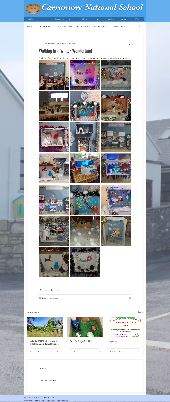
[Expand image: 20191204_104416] (54, 262)
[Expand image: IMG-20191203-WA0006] (85, 168)
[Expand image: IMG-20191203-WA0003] (54, 168)
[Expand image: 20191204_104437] (116, 75)
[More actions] (129, 43)
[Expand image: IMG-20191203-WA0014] (85, 137)
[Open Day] (125, 327)
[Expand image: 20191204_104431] (85, 200)
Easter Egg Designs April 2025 (80, 341)
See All (140, 312)
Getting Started (45, 26)
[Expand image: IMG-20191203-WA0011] (116, 168)
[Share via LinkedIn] (52, 290)
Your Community (64, 26)
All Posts (30, 26)
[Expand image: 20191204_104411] (116, 106)
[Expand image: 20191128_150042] (54, 106)
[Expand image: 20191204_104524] (85, 262)
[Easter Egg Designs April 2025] (85, 327)
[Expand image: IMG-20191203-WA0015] (54, 200)
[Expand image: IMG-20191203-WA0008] (85, 106)
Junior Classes (83, 26)
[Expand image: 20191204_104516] (116, 137)
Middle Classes (100, 26)
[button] (70, 19)
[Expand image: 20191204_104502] (85, 231)
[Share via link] (58, 290)
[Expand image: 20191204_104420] (116, 231)
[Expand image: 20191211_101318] (85, 75)
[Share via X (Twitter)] (46, 290)
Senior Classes (118, 26)
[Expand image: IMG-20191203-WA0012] (54, 137)
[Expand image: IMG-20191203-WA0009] (116, 200)
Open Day (113, 341)
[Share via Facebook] (40, 290)
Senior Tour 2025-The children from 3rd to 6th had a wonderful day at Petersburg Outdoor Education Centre (44, 342)
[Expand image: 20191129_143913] (54, 75)
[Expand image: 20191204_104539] (54, 231)
